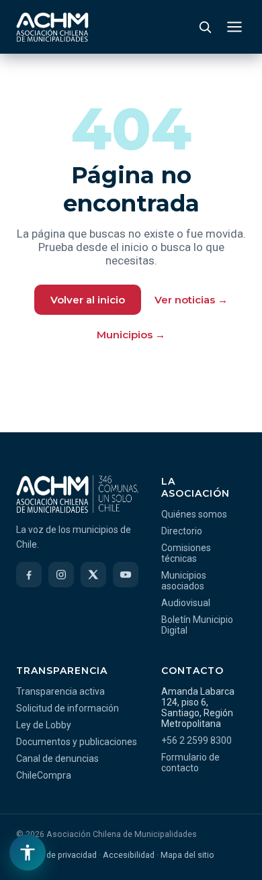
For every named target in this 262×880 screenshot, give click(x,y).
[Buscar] (205, 26)
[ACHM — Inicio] (52, 27)
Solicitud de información (67, 708)
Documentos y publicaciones (76, 741)
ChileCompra (43, 775)
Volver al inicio (87, 299)
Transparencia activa (60, 691)
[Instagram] (61, 574)
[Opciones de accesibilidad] (27, 852)
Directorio (181, 531)
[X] (93, 574)
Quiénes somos (194, 514)
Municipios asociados (183, 580)
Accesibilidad (129, 855)
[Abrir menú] (234, 26)
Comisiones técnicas (186, 553)
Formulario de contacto (190, 762)
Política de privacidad (56, 855)
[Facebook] (29, 574)
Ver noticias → (191, 299)
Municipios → (131, 334)
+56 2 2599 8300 (196, 740)
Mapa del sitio (187, 855)
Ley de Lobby (43, 725)
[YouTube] (125, 574)
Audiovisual (185, 602)
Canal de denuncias (57, 758)
